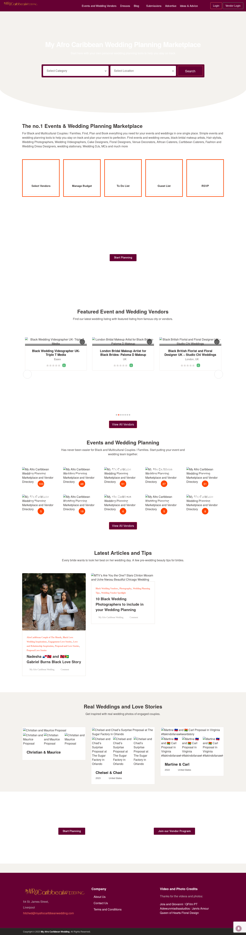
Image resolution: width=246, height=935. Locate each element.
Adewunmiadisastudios (175, 908)
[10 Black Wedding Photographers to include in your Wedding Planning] (123, 577)
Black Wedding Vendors (107, 588)
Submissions (154, 6)
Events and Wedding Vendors (99, 6)
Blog (136, 6)
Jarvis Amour (200, 908)
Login (216, 5)
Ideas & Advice (189, 6)
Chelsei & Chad (109, 772)
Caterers (205, 475)
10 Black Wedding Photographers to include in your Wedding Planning (120, 604)
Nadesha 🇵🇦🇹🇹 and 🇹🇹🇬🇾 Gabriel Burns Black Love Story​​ (54, 659)
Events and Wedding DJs (164, 502)
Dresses (125, 6)
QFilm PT (191, 904)
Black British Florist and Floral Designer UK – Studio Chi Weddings (124, 353)
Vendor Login (233, 5)
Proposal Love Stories (37, 650)
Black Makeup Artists (82, 475)
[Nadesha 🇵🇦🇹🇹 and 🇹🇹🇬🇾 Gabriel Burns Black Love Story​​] (54, 601)
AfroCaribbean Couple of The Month (44, 637)
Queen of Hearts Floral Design (179, 913)
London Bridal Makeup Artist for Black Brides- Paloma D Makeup (56, 353)
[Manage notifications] (238, 928)
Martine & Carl (177, 764)
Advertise (170, 6)
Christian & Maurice (44, 752)
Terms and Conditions (108, 909)
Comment (64, 669)
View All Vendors (123, 424)
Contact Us (101, 903)
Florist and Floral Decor (82, 502)
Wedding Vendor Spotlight (113, 593)
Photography (125, 588)
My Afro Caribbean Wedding (55, 931)
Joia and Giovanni (171, 904)
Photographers (41, 475)
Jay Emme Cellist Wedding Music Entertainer (191, 348)
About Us (100, 897)
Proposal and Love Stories (67, 646)
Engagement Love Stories (60, 641)
